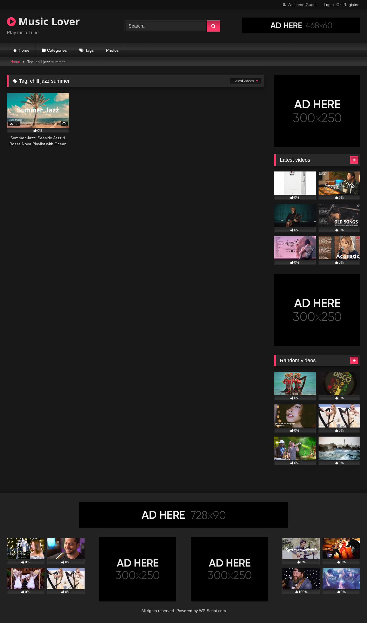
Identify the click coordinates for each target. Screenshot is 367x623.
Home (24, 50)
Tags (89, 50)
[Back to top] (349, 606)
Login (329, 4)
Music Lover (48, 21)
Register (351, 4)
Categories (57, 50)
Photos (112, 50)
